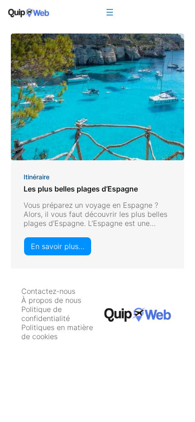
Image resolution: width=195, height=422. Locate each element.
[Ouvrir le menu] (109, 12)
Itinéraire (36, 177)
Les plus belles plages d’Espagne (81, 188)
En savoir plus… (61, 248)
